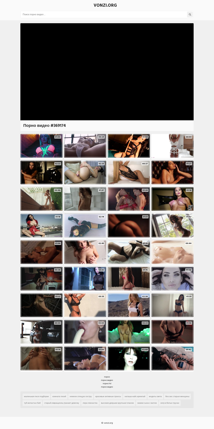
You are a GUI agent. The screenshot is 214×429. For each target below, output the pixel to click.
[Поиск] (190, 14)
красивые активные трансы (108, 396)
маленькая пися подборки (36, 396)
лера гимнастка (90, 403)
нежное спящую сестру (81, 396)
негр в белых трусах (169, 403)
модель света (155, 396)
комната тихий (59, 396)
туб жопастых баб (32, 403)
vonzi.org (105, 5)
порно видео (107, 380)
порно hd (107, 383)
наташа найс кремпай (135, 396)
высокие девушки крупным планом (117, 403)
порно (107, 376)
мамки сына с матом (147, 403)
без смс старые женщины (177, 396)
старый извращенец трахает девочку (61, 403)
